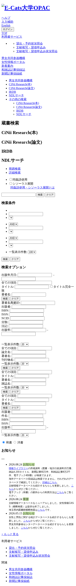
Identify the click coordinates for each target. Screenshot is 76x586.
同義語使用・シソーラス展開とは (32, 187)
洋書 (20, 442)
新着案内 (7, 65)
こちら (60, 492)
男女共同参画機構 (13, 58)
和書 (9, 442)
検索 (5, 259)
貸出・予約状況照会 (29, 43)
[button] (11, 36)
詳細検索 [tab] (15, 172)
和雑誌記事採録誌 (13, 69)
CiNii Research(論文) (21, 88)
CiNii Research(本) (20, 84)
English (5, 25)
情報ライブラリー (18, 468)
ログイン (8, 29)
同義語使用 (20, 179)
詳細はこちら (49, 482)
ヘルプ (5, 17)
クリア (15, 259)
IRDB (12, 91)
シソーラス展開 (23, 183)
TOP (4, 33)
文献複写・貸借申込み (31, 47)
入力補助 (7, 21)
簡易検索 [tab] (15, 168)
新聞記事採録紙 (11, 73)
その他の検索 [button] (18, 99)
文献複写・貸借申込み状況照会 (37, 51)
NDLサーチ (16, 95)
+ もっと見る (10, 534)
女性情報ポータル (13, 62)
